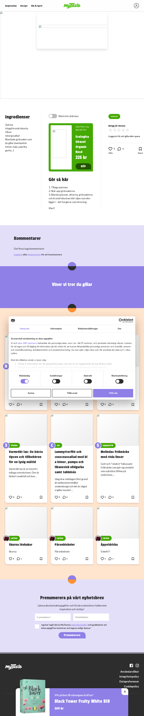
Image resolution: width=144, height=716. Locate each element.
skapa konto (34, 254)
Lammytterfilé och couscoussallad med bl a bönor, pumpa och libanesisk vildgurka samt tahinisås (71, 462)
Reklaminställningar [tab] (88, 328)
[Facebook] (131, 665)
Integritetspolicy (129, 676)
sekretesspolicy (79, 624)
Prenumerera (72, 635)
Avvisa (31, 393)
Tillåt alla (113, 393)
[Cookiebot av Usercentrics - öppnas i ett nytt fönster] (121, 320)
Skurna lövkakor (20, 544)
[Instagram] (137, 665)
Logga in (18, 254)
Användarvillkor (129, 671)
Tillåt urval (72, 393)
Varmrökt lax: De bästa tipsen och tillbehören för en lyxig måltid (26, 457)
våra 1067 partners (27, 343)
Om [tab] (119, 328)
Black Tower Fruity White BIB (82, 701)
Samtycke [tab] (24, 328)
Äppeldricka (109, 544)
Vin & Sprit (36, 6)
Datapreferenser (129, 681)
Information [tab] (56, 328)
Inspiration (11, 6)
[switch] (56, 381)
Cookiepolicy (131, 686)
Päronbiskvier (65, 544)
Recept (23, 6)
